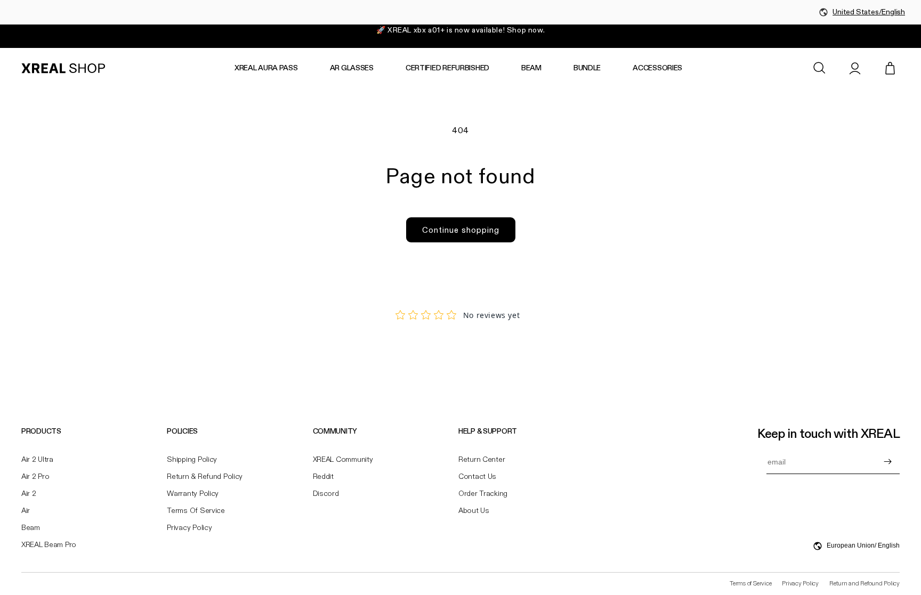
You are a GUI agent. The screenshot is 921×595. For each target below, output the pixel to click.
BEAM (531, 68)
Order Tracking (482, 494)
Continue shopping (460, 230)
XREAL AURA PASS (266, 68)
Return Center (481, 459)
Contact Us (477, 476)
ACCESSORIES (657, 68)
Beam (30, 528)
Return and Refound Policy (864, 584)
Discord (326, 494)
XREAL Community (343, 459)
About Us (473, 511)
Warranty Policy (193, 494)
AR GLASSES (352, 68)
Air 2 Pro (35, 476)
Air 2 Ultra (37, 459)
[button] (819, 68)
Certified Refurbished (447, 68)
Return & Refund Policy (205, 476)
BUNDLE (587, 68)
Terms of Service (196, 511)
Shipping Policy (192, 459)
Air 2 (28, 494)
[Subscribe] (887, 461)
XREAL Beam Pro (48, 545)
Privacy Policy (189, 528)
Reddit (323, 476)
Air (25, 511)
